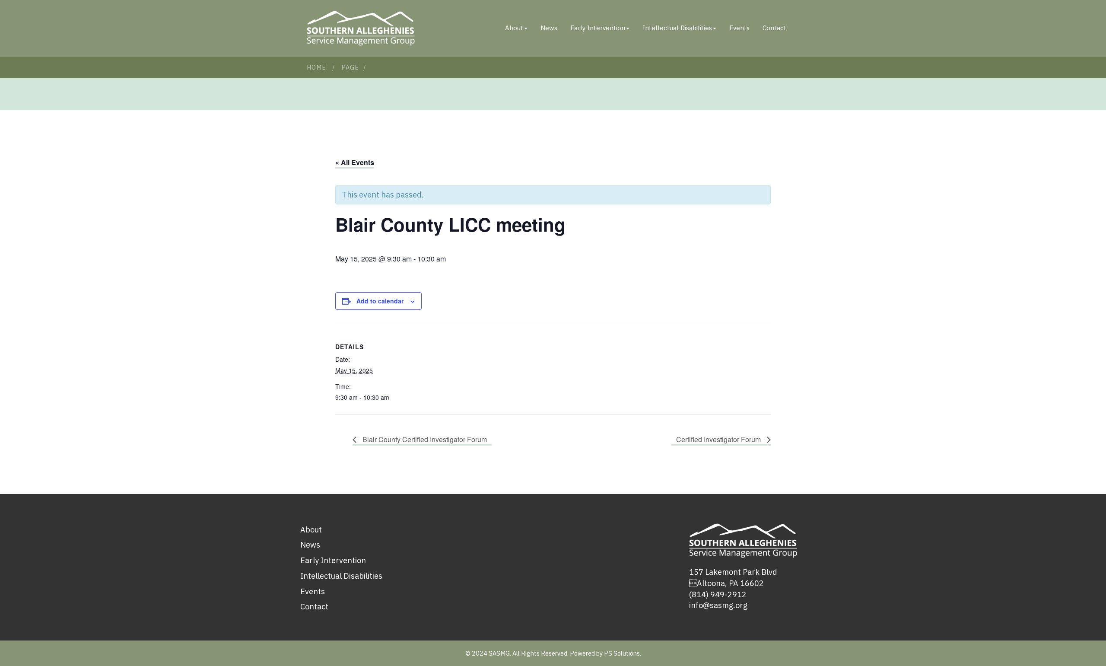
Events (739, 28)
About (514, 28)
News (548, 28)
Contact (774, 28)
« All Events (354, 162)
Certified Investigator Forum (719, 439)
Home (316, 67)
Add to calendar (380, 300)
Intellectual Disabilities (677, 28)
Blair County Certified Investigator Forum (424, 439)
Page (350, 67)
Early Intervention (597, 28)
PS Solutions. (622, 653)
